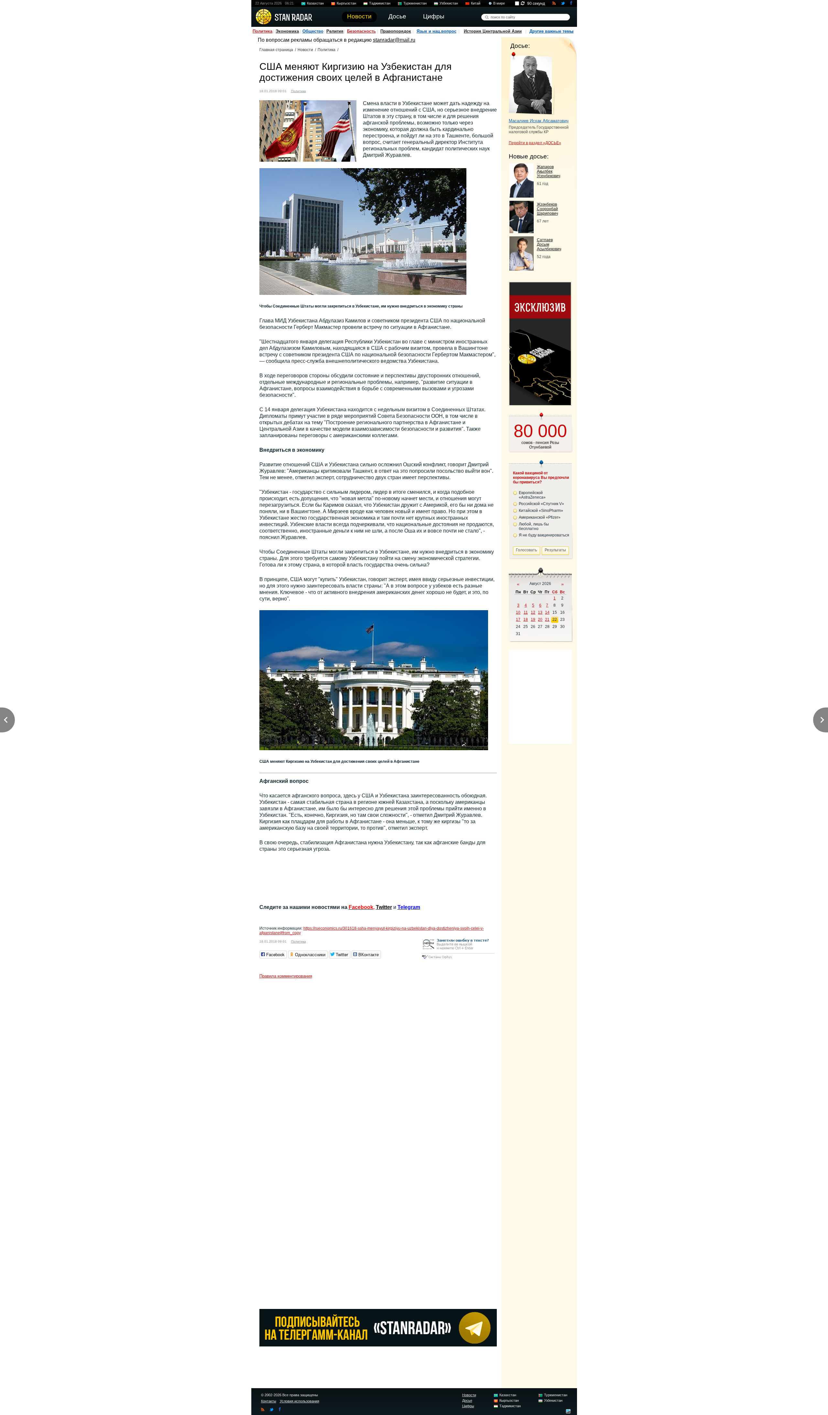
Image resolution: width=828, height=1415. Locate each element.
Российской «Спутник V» (541, 504)
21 (547, 619)
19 (533, 619)
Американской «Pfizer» (540, 517)
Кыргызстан (346, 3)
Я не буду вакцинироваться (544, 535)
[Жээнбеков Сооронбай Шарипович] (521, 231)
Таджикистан (379, 3)
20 (540, 619)
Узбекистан (449, 3)
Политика (262, 31)
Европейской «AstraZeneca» (532, 495)
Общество (312, 31)
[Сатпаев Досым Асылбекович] (521, 269)
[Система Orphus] (458, 959)
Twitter (384, 907)
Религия (334, 31)
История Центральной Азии (493, 31)
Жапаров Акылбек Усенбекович (548, 171)
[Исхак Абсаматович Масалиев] (532, 83)
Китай (475, 3)
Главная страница (276, 50)
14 (547, 612)
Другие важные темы (551, 31)
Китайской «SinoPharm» (541, 510)
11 (526, 612)
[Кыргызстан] (315, 90)
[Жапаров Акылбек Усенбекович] (521, 196)
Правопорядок (395, 31)
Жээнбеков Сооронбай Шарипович (547, 209)
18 (525, 619)
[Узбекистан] (321, 90)
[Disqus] (378, 1062)
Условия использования (299, 1401)
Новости (305, 50)
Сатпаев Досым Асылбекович (549, 244)
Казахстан (315, 3)
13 (540, 612)
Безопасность (361, 31)
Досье (467, 1400)
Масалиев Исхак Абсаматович (539, 120)
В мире (499, 3)
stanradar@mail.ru (394, 40)
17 (518, 619)
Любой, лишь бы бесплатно (534, 526)
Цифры (468, 1406)
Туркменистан (415, 3)
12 (533, 612)
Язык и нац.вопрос (436, 31)
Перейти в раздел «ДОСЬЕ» (535, 143)
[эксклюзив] (540, 403)
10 (518, 612)
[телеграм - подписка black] (378, 1344)
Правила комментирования (285, 976)
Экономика (287, 31)
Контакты (268, 1401)
